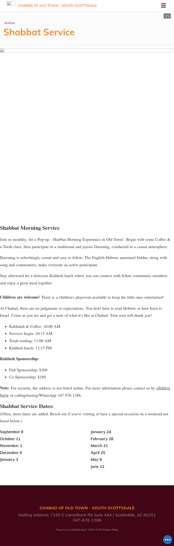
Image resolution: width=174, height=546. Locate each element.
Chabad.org (77, 529)
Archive (10, 23)
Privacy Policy (110, 529)
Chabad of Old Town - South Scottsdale (57, 5)
